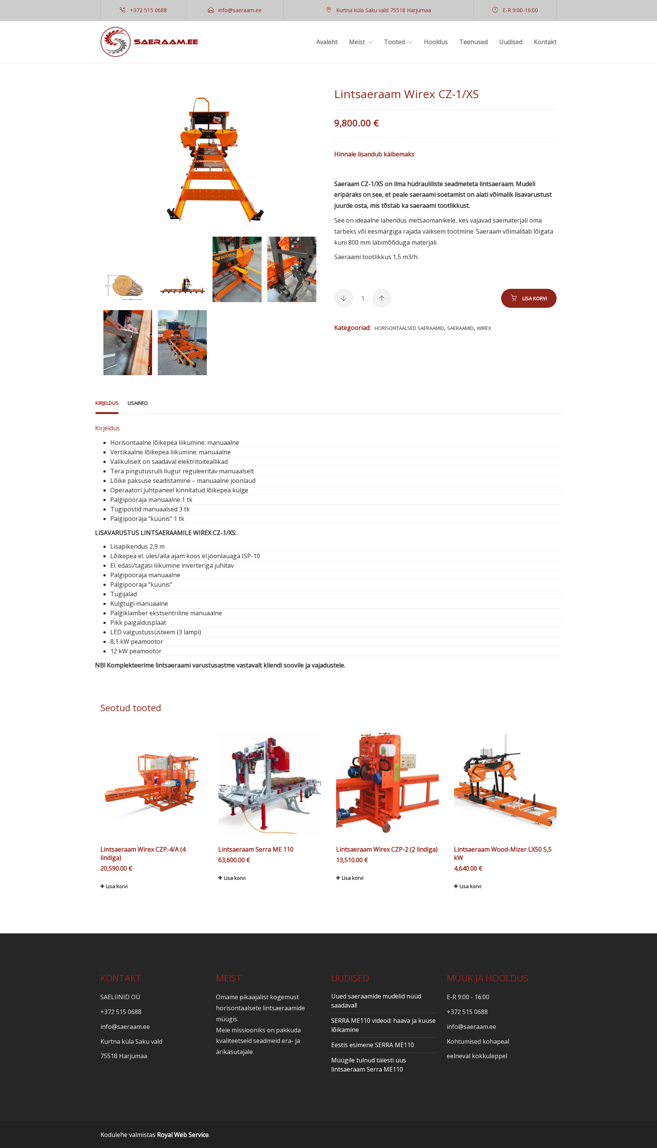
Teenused (473, 42)
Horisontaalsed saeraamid (409, 328)
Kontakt (545, 42)
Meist (357, 42)
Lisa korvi (534, 298)
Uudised (510, 42)
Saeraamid (460, 328)
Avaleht (327, 42)
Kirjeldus (107, 403)
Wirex (484, 328)
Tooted (394, 42)
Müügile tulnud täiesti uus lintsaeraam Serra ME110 (368, 1064)
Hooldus (436, 42)
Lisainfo (138, 403)
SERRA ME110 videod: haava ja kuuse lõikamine (383, 1025)
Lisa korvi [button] (117, 886)
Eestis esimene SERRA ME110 (372, 1045)
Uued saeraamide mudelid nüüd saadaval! (376, 1000)
